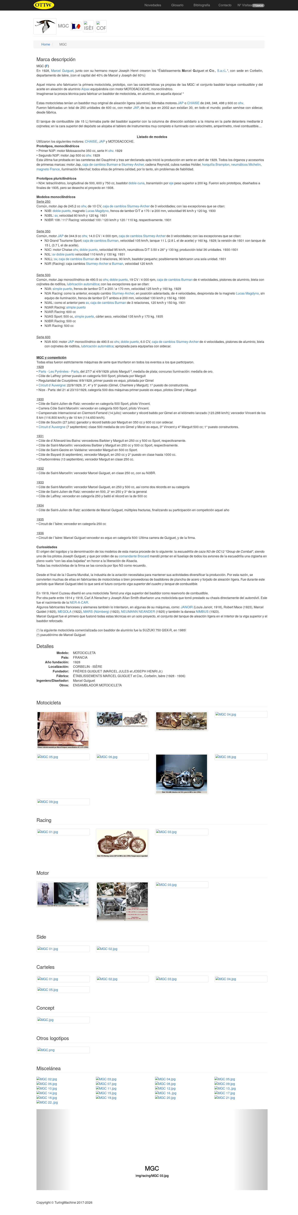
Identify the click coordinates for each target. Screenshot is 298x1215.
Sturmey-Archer (132, 164)
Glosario (177, 5)
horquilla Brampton (215, 164)
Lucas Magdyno (97, 210)
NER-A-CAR (78, 602)
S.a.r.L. (222, 70)
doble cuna (137, 183)
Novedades (153, 5)
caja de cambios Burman (100, 164)
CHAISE (192, 103)
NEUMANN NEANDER (137, 611)
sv (56, 215)
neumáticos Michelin (246, 164)
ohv (240, 103)
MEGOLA (64, 611)
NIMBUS (202, 611)
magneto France (48, 169)
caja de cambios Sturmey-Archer (126, 206)
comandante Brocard (134, 556)
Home (45, 44)
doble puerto (62, 210)
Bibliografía (202, 5)
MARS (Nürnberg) (96, 611)
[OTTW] (44, 5)
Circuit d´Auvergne (52, 385)
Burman (117, 263)
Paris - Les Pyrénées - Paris (59, 371)
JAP (180, 103)
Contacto (225, 5)
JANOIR (186, 607)
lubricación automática (83, 284)
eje (171, 183)
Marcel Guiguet (62, 70)
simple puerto (62, 288)
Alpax (85, 89)
